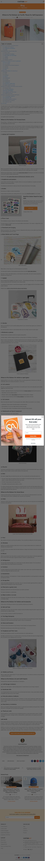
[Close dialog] (42, 417)
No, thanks (33, 443)
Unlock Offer (33, 436)
